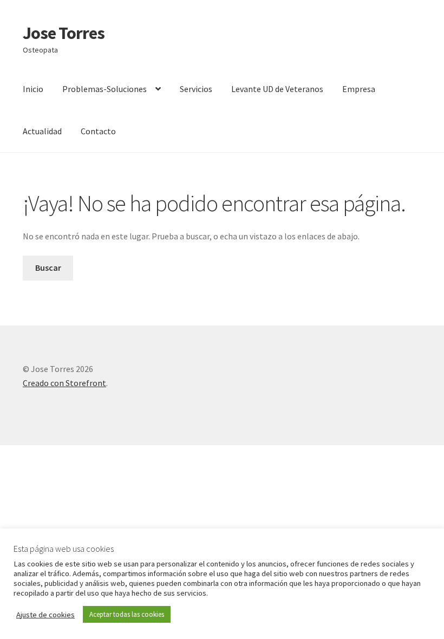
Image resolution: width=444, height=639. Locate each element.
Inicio (33, 88)
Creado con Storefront (64, 382)
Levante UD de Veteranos (277, 88)
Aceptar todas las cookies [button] (126, 614)
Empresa (358, 88)
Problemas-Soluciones (104, 88)
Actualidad (42, 131)
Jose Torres (64, 33)
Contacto (98, 131)
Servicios (196, 88)
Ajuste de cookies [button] (45, 615)
